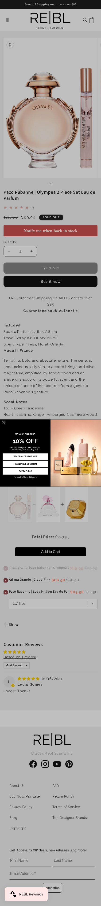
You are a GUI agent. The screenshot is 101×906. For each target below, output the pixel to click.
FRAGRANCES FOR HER (25, 456)
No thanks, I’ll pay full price (25, 477)
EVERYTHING (25, 471)
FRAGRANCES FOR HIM (25, 464)
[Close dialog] (3, 422)
